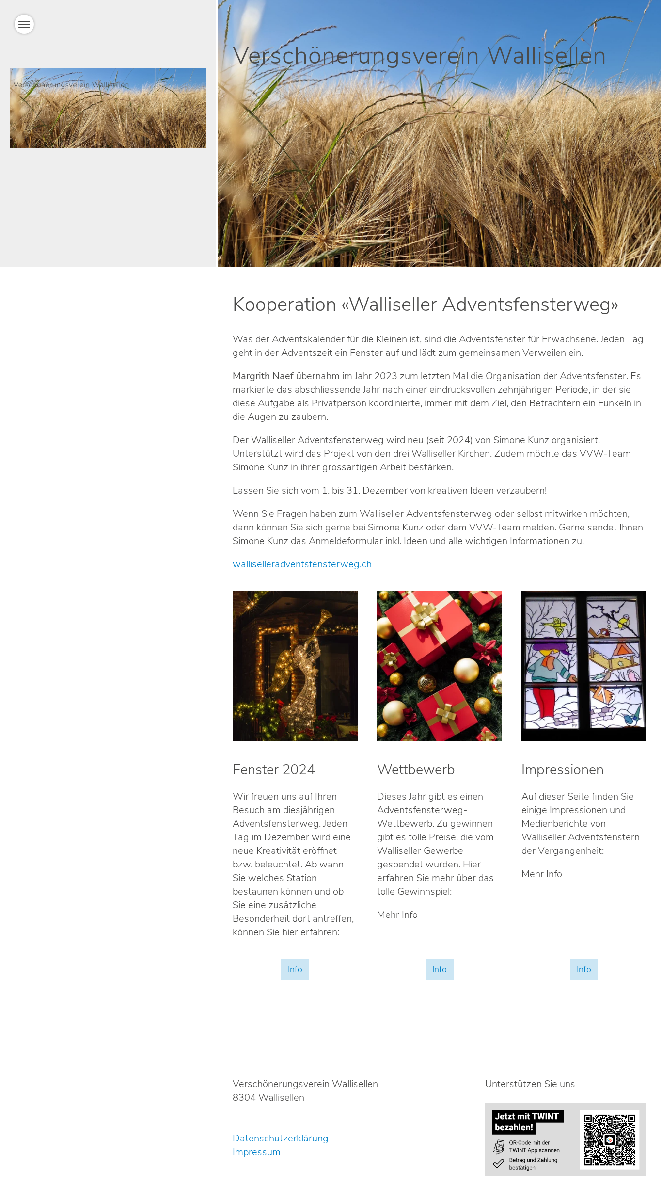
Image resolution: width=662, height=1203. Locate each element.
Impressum (257, 1151)
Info (295, 969)
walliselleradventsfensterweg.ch (302, 564)
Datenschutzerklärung (281, 1138)
